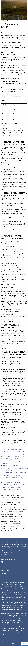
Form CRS (11, 634)
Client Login (5, 27)
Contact (4, 23)
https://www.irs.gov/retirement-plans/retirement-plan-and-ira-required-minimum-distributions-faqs (15, 484)
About (3, 567)
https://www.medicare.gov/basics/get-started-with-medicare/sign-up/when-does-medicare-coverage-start (14, 479)
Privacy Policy (5, 570)
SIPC (23, 586)
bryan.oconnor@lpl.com (8, 559)
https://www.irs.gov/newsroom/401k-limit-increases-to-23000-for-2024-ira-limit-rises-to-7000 (15, 451)
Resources (4, 20)
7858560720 (5, 558)
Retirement (5, 32)
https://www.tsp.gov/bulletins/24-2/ (13, 454)
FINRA (19, 586)
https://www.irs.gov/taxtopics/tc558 (13, 456)
